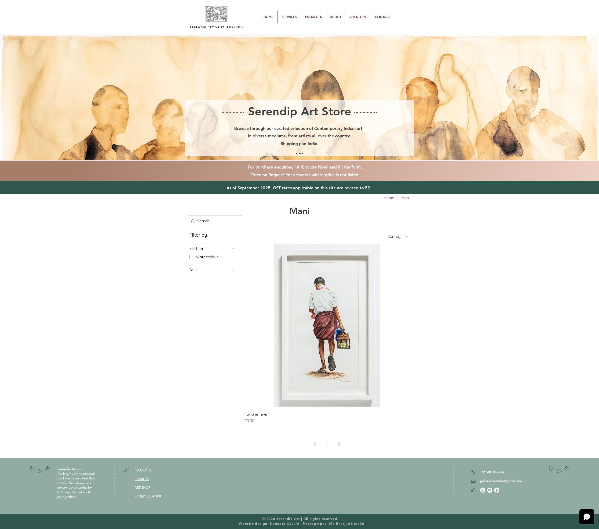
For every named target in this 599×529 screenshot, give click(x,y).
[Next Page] (339, 444)
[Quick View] (327, 325)
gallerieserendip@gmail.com (501, 481)
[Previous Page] (315, 444)
